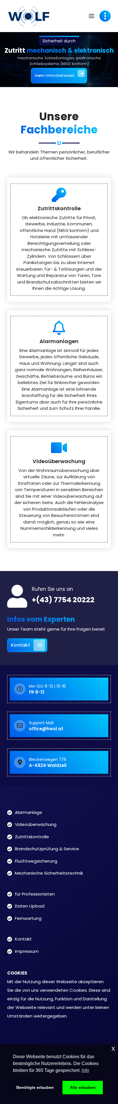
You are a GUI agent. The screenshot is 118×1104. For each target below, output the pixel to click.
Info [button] (85, 1070)
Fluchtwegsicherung (36, 861)
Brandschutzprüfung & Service (47, 849)
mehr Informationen (54, 75)
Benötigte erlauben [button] (35, 1087)
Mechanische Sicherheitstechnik (49, 873)
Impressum (27, 951)
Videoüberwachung (59, 461)
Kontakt (20, 645)
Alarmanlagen (59, 341)
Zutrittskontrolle (59, 208)
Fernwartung (28, 918)
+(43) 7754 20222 (63, 600)
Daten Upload (29, 906)
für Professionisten (35, 894)
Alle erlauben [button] (83, 1087)
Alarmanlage (28, 812)
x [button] (113, 1048)
